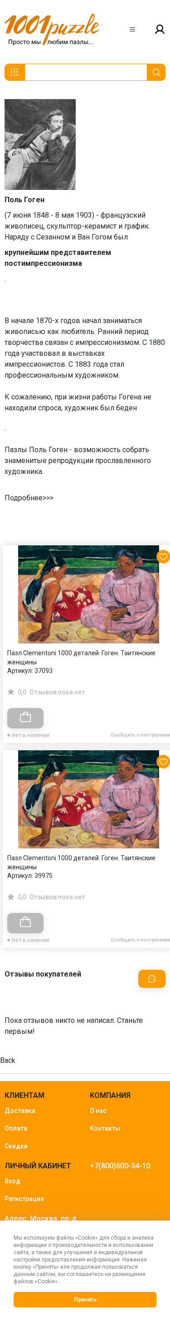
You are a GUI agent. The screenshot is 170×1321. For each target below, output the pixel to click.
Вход (12, 1181)
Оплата (16, 1128)
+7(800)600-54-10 (120, 1165)
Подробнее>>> (29, 498)
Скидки (16, 1146)
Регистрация (24, 1198)
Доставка (20, 1110)
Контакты (105, 1128)
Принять (85, 1299)
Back (7, 1060)
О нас (98, 1110)
